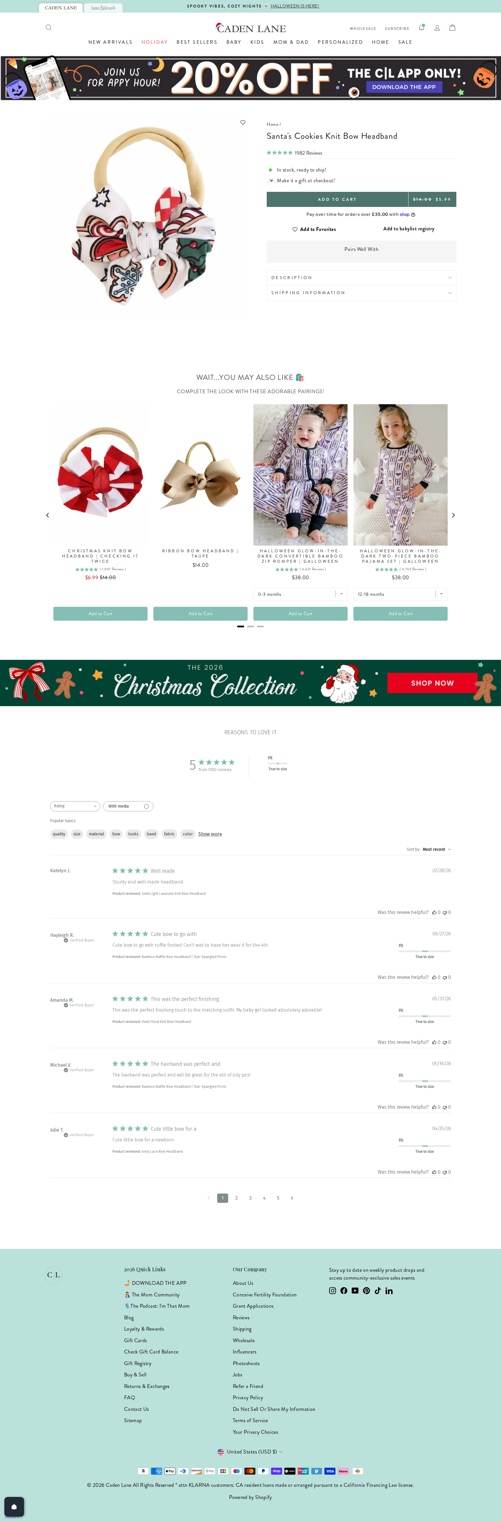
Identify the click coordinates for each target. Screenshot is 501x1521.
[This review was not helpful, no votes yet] (445, 912)
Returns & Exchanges (147, 1386)
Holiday (154, 42)
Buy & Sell (135, 1374)
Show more (210, 834)
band (151, 834)
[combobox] (75, 806)
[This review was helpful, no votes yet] (434, 912)
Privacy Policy (248, 1397)
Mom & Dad (291, 42)
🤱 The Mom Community (152, 1294)
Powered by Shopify (250, 1497)
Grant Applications (253, 1306)
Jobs (237, 1374)
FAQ (129, 1397)
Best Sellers (197, 42)
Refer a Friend (248, 1386)
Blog (129, 1317)
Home (381, 42)
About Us (243, 1283)
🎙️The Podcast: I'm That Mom (157, 1306)
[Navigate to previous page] (208, 1198)
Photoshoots (246, 1363)
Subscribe (397, 28)
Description (292, 277)
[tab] (61, 7)
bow (116, 834)
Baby (234, 42)
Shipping (242, 1329)
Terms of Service (250, 1420)
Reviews (241, 1317)
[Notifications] (422, 27)
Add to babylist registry (409, 228)
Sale (405, 42)
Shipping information (308, 293)
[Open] (14, 1507)
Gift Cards (135, 1340)
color (188, 834)
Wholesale (363, 28)
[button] (146, 122)
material (96, 834)
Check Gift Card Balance (151, 1352)
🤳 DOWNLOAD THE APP (155, 1283)
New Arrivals (110, 42)
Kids (258, 42)
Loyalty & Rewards (144, 1329)
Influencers (245, 1352)
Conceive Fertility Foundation (265, 1294)
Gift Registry (138, 1363)
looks (133, 834)
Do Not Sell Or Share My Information (274, 1409)
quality (59, 834)
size (77, 834)
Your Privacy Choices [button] (255, 1432)
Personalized (340, 42)
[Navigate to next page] (292, 1198)
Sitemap (133, 1420)
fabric (169, 834)
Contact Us (136, 1409)
